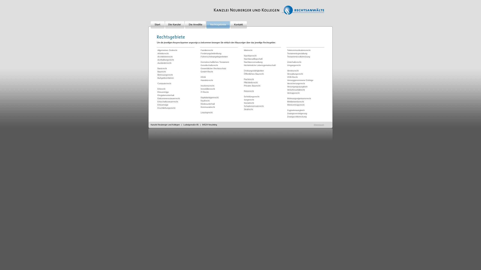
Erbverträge (162, 105)
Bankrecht (162, 68)
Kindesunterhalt (208, 104)
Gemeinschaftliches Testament (215, 62)
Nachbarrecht (250, 56)
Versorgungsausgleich (297, 87)
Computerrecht (164, 83)
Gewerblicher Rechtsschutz (213, 68)
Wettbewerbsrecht (295, 101)
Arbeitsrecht (163, 53)
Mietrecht (248, 50)
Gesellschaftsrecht (209, 65)
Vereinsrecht (293, 71)
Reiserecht (249, 91)
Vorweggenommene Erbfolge (300, 80)
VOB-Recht (292, 77)
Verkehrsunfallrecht (296, 90)
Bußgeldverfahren (165, 78)
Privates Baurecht (252, 86)
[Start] (158, 28)
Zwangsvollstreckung (297, 117)
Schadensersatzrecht (254, 106)
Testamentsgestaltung (297, 53)
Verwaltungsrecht (295, 74)
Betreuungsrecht (165, 75)
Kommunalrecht (208, 107)
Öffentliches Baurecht (254, 74)
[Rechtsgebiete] (218, 28)
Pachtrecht (249, 79)
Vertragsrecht (293, 93)
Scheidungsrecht (251, 96)
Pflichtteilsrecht (251, 82)
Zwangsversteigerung (297, 113)
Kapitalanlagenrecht (210, 97)
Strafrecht (248, 109)
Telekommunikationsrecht (298, 50)
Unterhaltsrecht (294, 62)
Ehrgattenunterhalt (165, 95)
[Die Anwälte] (195, 28)
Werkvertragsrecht (295, 105)
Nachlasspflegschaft (253, 59)
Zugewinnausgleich (296, 110)
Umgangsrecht (294, 65)
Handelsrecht (207, 80)
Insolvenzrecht (207, 86)
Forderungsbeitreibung (211, 53)
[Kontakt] (238, 28)
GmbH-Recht (207, 71)
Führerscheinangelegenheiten (214, 57)
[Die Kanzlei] (174, 28)
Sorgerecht (249, 100)
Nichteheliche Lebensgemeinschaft (260, 65)
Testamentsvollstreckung (298, 57)
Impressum (319, 125)
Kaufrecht (205, 101)
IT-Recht (205, 92)
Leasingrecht (207, 112)
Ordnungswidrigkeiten (254, 71)
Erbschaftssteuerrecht (167, 101)
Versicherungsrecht (296, 83)
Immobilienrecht (208, 89)
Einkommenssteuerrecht (168, 98)
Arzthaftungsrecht (165, 60)
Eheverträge (163, 92)
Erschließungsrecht (166, 108)
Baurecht (161, 71)
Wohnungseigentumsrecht (299, 98)
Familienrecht (207, 50)
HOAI (203, 77)
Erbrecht (161, 89)
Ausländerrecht (164, 63)
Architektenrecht (164, 57)
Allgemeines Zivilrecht (167, 50)
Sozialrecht (249, 103)
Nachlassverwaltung (253, 62)
